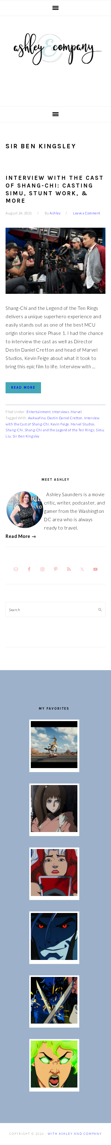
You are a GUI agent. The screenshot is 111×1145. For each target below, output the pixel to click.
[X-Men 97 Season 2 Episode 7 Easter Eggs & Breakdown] (54, 1022)
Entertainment (39, 412)
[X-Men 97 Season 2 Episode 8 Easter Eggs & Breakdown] (54, 958)
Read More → (21, 536)
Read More (23, 388)
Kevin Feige (60, 424)
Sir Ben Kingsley (26, 436)
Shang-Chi (14, 430)
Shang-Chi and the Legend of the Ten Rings (60, 430)
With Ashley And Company (55, 59)
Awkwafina (37, 418)
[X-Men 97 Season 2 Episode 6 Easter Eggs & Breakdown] (54, 1085)
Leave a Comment (87, 213)
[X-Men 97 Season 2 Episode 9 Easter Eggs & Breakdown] (54, 894)
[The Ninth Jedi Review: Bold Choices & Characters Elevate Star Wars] (54, 830)
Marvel (76, 412)
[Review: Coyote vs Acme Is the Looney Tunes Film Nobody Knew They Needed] (54, 766)
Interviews (60, 412)
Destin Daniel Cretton (65, 418)
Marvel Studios (83, 424)
